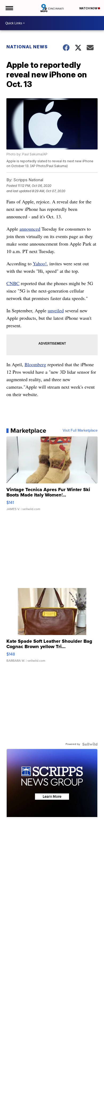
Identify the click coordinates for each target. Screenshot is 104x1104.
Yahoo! (40, 263)
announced (29, 229)
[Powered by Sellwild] (90, 744)
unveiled (56, 310)
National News (27, 46)
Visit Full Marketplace (80, 430)
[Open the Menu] (9, 8)
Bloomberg (35, 364)
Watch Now (88, 8)
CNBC (12, 283)
